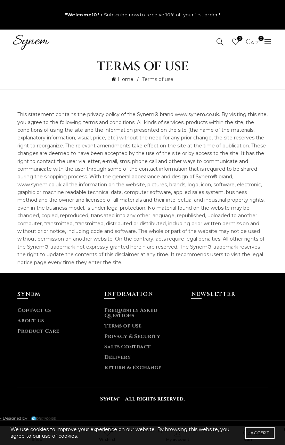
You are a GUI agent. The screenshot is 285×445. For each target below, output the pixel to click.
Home (125, 79)
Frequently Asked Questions (130, 313)
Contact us (34, 310)
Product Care (38, 331)
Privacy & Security (132, 336)
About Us (30, 320)
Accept (260, 432)
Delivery (117, 357)
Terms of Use (122, 326)
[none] (31, 41)
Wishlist (240, 39)
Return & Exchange (132, 367)
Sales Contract (127, 346)
